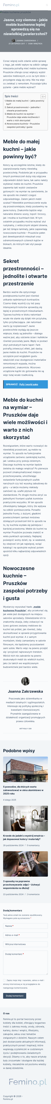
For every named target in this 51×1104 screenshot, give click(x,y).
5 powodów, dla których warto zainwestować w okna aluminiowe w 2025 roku (23, 790)
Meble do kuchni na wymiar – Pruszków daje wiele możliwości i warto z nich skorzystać (23, 117)
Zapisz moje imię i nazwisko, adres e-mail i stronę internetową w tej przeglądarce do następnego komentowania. (23, 984)
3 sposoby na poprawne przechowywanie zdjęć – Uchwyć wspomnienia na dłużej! (21, 884)
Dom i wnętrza (35, 44)
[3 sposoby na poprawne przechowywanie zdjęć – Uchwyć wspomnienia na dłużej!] (25, 864)
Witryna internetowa (15, 944)
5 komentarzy (33, 845)
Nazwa (9, 926)
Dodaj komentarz (14, 954)
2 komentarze (33, 894)
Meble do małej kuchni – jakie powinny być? (25, 102)
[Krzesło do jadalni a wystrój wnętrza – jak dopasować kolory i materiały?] (25, 818)
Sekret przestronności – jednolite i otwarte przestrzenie (23, 109)
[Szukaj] (47, 5)
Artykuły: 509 (25, 729)
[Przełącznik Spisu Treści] (42, 96)
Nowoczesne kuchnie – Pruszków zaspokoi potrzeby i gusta (23, 125)
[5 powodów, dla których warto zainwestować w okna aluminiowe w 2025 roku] (25, 769)
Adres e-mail (12, 935)
